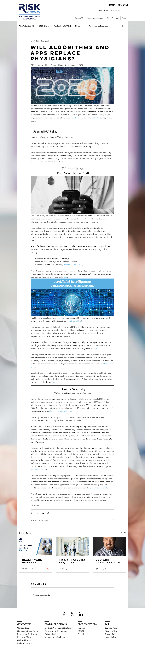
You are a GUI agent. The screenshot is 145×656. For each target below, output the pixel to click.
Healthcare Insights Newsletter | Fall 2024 (33, 561)
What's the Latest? (26, 26)
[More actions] (113, 41)
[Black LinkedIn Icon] (81, 614)
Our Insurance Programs (98, 26)
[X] (72, 614)
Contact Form (23, 628)
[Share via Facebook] (32, 513)
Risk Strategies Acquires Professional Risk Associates (72, 561)
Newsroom (79, 26)
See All (123, 533)
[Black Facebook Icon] (64, 614)
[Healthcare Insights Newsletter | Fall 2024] (35, 546)
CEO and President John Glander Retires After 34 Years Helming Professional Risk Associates (109, 561)
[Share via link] (48, 513)
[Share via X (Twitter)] (37, 513)
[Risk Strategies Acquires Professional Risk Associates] (72, 546)
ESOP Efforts (44, 26)
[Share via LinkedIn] (43, 513)
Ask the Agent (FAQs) (62, 26)
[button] (123, 26)
